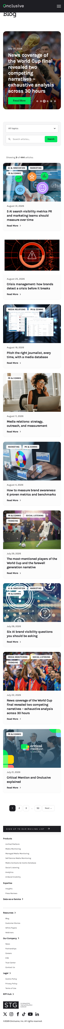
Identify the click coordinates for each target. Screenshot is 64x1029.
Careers (8, 953)
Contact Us (10, 967)
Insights (8, 889)
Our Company (10, 938)
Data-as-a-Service (12, 899)
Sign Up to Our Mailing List (26, 829)
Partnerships (10, 948)
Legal (5, 973)
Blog (7, 918)
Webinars (9, 932)
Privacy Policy (11, 983)
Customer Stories (12, 923)
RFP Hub (7, 994)
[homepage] (13, 6)
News (7, 944)
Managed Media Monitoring (17, 853)
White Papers (11, 928)
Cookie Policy (11, 979)
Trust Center (10, 963)
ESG (7, 958)
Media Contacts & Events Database (20, 863)
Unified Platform (12, 844)
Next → (48, 808)
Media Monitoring (13, 849)
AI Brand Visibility (13, 877)
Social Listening (12, 867)
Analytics (9, 872)
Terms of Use (10, 988)
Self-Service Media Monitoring (18, 858)
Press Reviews (11, 893)
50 (38, 808)
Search (51, 139)
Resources (8, 912)
